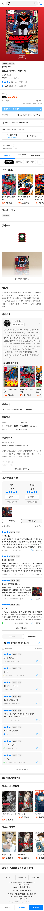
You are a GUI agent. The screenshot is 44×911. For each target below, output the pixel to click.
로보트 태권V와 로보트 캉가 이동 (25, 189)
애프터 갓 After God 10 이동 (9, 806)
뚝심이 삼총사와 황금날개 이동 (11, 380)
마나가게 (5, 78)
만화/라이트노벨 (16, 410)
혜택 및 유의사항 (12, 502)
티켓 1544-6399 (29, 882)
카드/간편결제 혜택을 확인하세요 (28, 115)
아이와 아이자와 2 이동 (9, 847)
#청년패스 (6, 216)
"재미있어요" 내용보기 (22, 541)
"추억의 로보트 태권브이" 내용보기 (22, 590)
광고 (25, 899)
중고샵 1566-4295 (23, 885)
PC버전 (13, 896)
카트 (41, 3)
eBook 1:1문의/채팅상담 (21, 887)
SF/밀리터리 (28, 410)
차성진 (4, 75)
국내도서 (6, 410)
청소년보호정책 (31, 894)
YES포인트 (5, 101)
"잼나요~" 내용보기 (22, 614)
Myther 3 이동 (25, 806)
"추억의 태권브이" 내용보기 (22, 565)
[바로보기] (7, 512)
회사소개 (19, 896)
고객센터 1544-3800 (16, 882)
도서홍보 (20, 899)
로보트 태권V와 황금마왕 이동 (9, 189)
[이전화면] (3, 3)
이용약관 (10, 894)
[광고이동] (35, 3)
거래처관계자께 (28, 896)
